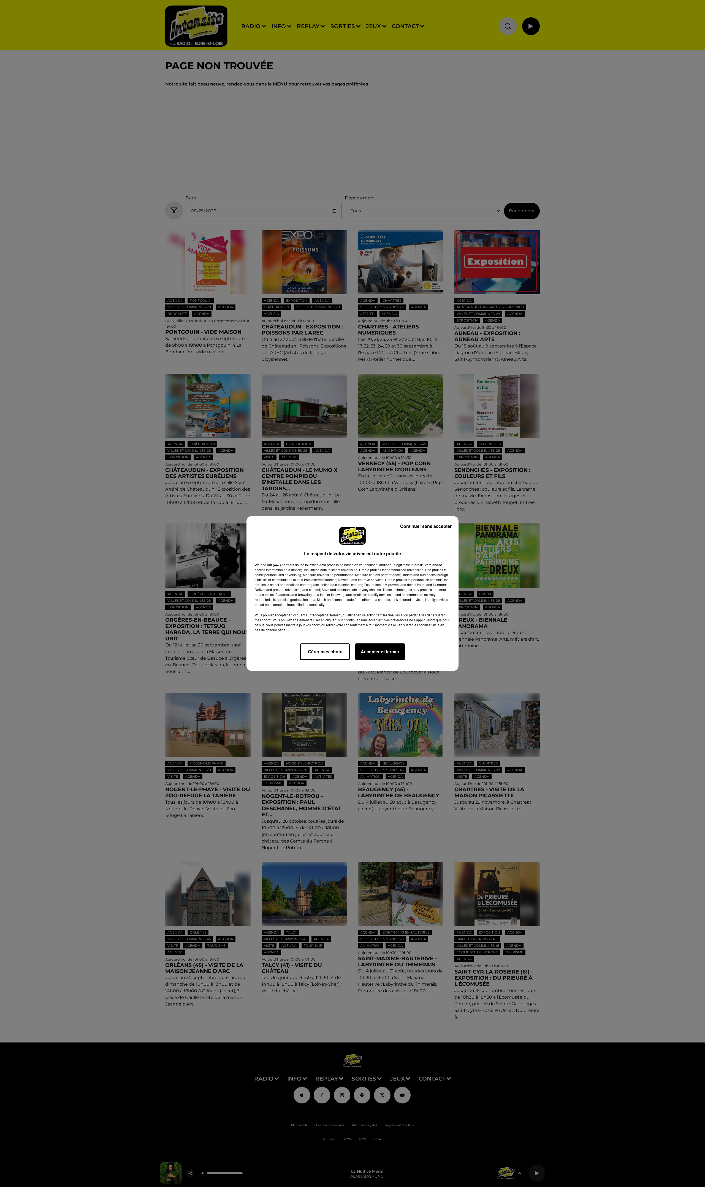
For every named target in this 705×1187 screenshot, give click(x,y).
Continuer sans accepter (426, 526)
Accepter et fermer (380, 651)
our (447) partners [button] (280, 564)
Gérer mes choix (325, 651)
